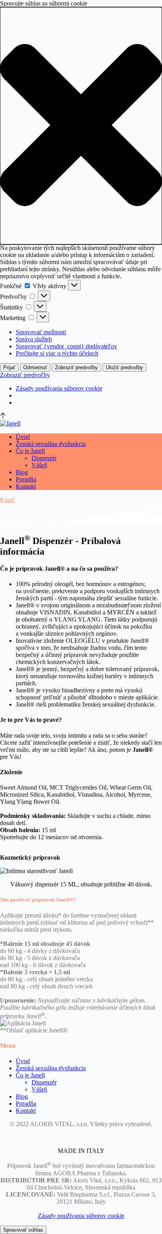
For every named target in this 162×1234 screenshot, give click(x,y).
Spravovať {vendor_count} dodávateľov (66, 346)
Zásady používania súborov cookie (59, 388)
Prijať (9, 367)
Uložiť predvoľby (124, 367)
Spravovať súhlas (23, 1230)
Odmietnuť (35, 367)
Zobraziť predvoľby (76, 367)
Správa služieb (34, 339)
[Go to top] (3, 416)
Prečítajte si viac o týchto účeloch (57, 353)
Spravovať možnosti (41, 332)
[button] (81, 125)
